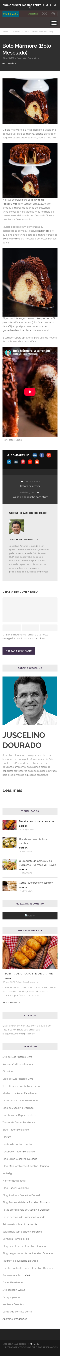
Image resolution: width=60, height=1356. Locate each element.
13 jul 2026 (27, 873)
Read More (10, 1002)
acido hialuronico (32, 1231)
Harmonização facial (14, 1180)
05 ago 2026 (28, 829)
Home (5, 31)
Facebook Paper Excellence (18, 1151)
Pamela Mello (22, 1238)
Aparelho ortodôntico (14, 1318)
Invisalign (7, 1173)
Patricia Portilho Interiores (17, 1064)
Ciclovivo (7, 1071)
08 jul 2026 (27, 891)
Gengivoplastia (11, 1297)
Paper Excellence (26, 1093)
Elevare (6, 1136)
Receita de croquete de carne (36, 821)
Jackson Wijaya (16, 1289)
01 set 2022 (8, 58)
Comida (16, 31)
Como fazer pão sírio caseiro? (36, 882)
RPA (27, 1275)
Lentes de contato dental (17, 1144)
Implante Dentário (13, 1304)
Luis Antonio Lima (21, 1056)
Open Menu (54, 23)
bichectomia (30, 1224)
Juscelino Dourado (27, 58)
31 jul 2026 (27, 851)
